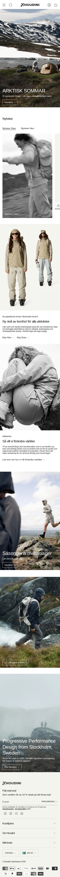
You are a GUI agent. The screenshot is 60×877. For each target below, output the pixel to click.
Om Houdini (8, 833)
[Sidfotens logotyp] (11, 783)
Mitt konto (7, 842)
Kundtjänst (8, 823)
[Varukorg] (55, 5)
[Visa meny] (4, 5)
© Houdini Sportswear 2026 (14, 862)
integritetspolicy (8, 809)
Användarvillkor (20, 809)
